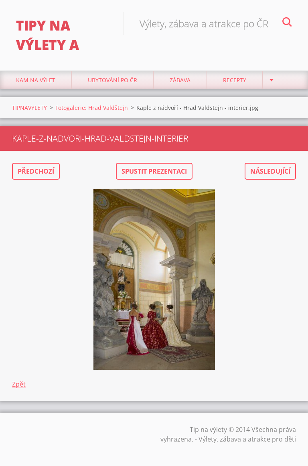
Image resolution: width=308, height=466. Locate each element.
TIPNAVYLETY (29, 107)
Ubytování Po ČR (112, 80)
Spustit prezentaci (154, 171)
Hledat (287, 23)
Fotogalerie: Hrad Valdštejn (91, 107)
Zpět (19, 384)
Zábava (180, 80)
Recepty (234, 80)
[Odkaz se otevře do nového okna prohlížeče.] (154, 279)
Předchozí (36, 171)
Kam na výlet (35, 80)
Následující (270, 171)
